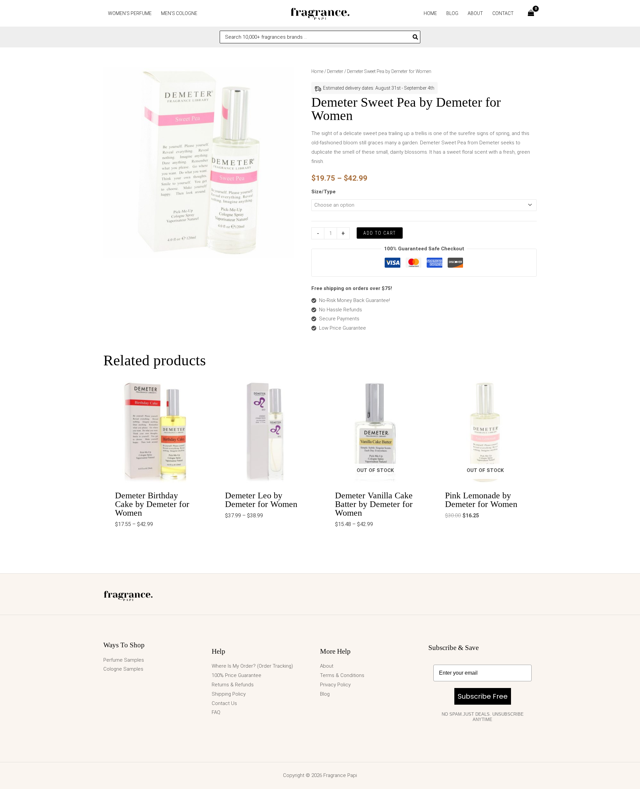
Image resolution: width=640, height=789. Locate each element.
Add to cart (379, 233)
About (326, 666)
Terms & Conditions (342, 675)
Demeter (335, 71)
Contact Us (224, 703)
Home (317, 71)
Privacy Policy (335, 685)
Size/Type (323, 192)
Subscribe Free (483, 696)
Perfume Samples (123, 660)
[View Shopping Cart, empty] (531, 13)
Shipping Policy (229, 694)
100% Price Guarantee (236, 675)
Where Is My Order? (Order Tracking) (252, 666)
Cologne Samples (123, 669)
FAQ (216, 712)
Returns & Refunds (233, 685)
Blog (325, 694)
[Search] (415, 37)
